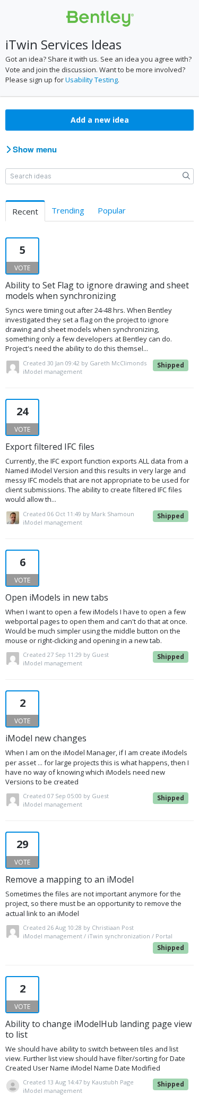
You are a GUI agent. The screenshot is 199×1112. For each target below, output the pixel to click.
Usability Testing (91, 79)
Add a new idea (100, 120)
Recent (25, 211)
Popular (112, 210)
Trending (67, 210)
